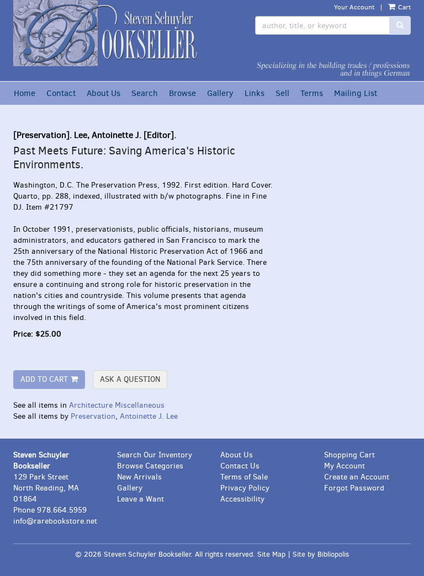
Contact (61, 93)
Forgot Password (354, 488)
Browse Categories (150, 466)
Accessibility (242, 499)
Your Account (354, 7)
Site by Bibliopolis (321, 554)
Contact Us (239, 466)
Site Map (271, 554)
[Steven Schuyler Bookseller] (108, 33)
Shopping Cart (349, 455)
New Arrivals (139, 477)
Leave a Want (140, 499)
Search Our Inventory (154, 455)
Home (24, 93)
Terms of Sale (244, 477)
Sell (282, 93)
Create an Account (356, 477)
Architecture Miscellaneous (117, 405)
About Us (103, 93)
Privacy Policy (244, 488)
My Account (344, 466)
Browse (182, 93)
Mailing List (355, 93)
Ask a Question (130, 379)
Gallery (220, 93)
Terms (311, 93)
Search (144, 93)
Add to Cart (44, 379)
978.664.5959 (62, 510)
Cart (403, 7)
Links (254, 93)
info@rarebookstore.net (55, 521)
